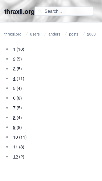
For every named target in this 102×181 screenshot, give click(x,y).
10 (15, 137)
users (35, 34)
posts (73, 34)
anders (54, 34)
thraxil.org (19, 11)
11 (15, 147)
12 (15, 156)
